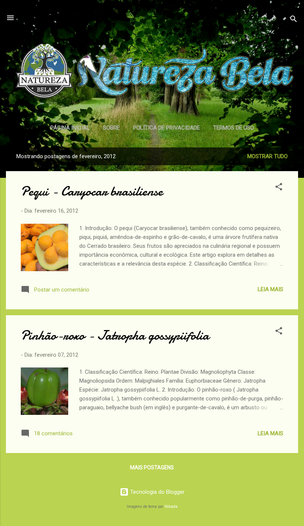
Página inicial (70, 127)
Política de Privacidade (166, 127)
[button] (278, 188)
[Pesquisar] (293, 20)
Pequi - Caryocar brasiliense (92, 191)
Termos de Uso (233, 127)
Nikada (171, 506)
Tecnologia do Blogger (157, 492)
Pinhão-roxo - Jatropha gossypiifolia (115, 335)
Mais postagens (152, 467)
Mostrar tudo (267, 156)
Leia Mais (270, 289)
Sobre (111, 127)
